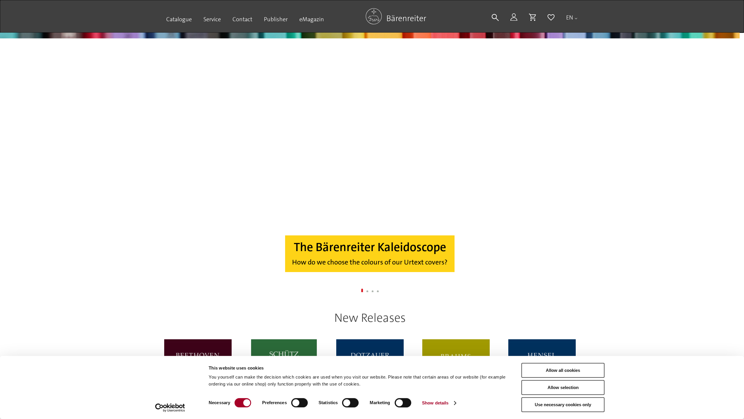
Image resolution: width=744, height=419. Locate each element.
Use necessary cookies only (563, 404)
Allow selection (563, 387)
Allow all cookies (563, 370)
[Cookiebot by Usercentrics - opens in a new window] (170, 407)
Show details (435, 402)
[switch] (299, 402)
